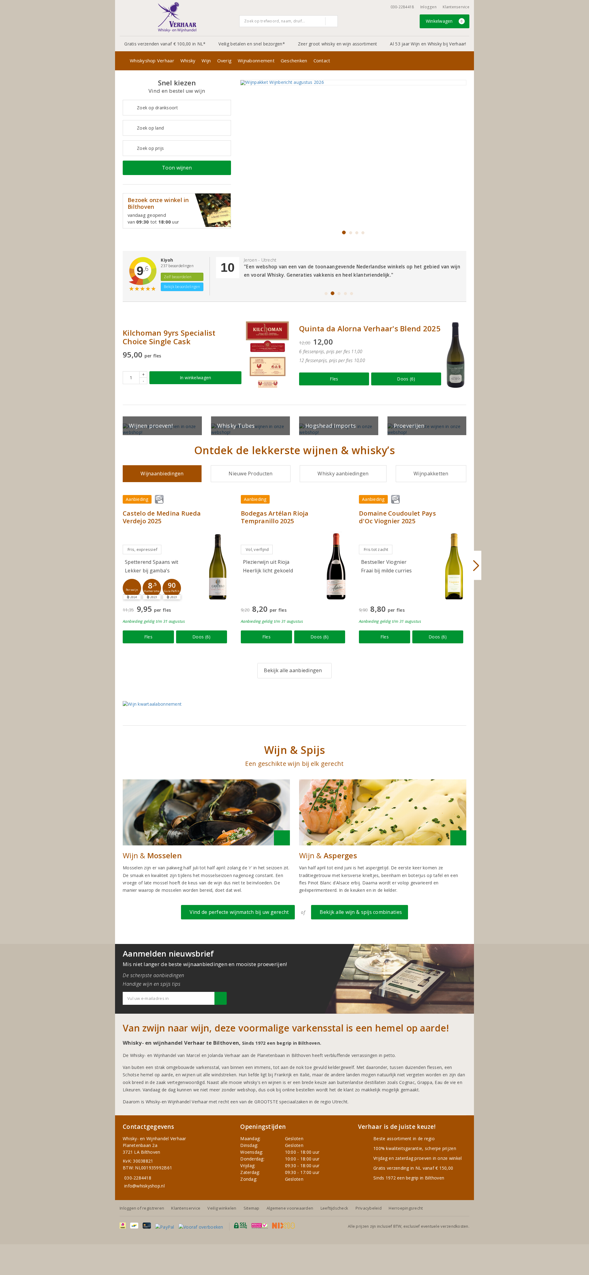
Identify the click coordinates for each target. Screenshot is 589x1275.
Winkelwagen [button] (444, 21)
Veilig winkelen (221, 1208)
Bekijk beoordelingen (182, 286)
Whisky (188, 60)
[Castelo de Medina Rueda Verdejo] (218, 566)
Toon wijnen (177, 167)
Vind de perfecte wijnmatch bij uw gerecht (238, 912)
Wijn (206, 60)
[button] (132, 588)
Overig (224, 60)
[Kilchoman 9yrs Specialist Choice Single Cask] (267, 354)
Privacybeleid (369, 1208)
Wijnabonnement (256, 60)
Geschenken (294, 60)
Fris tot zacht (376, 549)
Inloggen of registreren (142, 1208)
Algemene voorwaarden (290, 1208)
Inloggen (428, 7)
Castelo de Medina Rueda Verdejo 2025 (162, 517)
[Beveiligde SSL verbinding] (260, 1225)
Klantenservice (456, 7)
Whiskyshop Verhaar (152, 60)
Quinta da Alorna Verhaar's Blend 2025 (370, 328)
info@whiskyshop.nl (144, 1186)
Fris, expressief (142, 549)
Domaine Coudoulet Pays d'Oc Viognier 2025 (397, 517)
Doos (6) (406, 379)
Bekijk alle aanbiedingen (293, 670)
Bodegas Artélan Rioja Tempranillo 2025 (275, 517)
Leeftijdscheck (334, 1208)
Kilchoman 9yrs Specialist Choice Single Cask (169, 337)
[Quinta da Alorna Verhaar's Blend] (455, 354)
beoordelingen (177, 265)
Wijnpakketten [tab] (431, 473)
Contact (322, 60)
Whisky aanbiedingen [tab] (343, 473)
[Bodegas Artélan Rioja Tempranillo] (336, 566)
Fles (334, 379)
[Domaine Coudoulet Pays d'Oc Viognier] (454, 566)
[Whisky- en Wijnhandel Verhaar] (177, 17)
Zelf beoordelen (177, 276)
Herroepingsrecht (406, 1208)
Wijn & (152, 856)
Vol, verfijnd (257, 549)
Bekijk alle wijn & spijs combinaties (359, 912)
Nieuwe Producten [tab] (250, 473)
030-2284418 (402, 7)
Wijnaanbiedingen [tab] (162, 473)
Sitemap (252, 1208)
